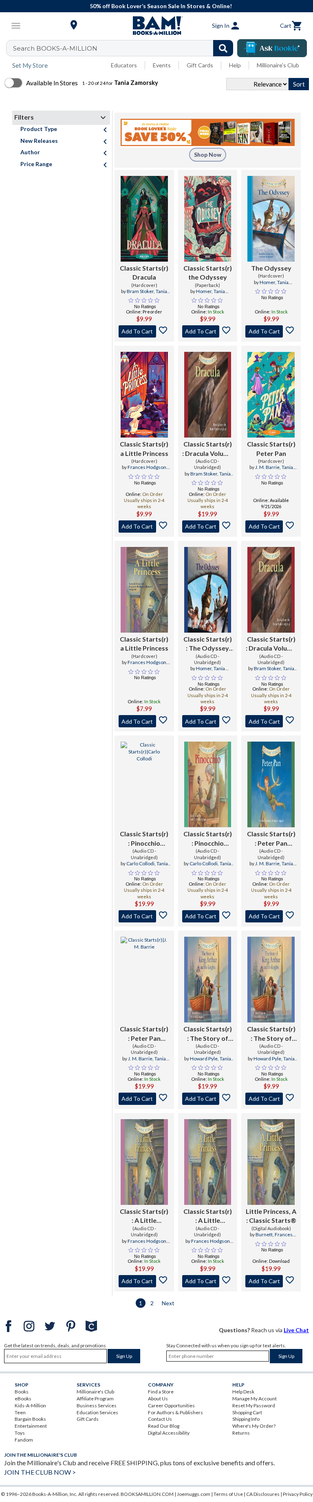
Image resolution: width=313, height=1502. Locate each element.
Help (235, 65)
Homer (204, 291)
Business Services (97, 1405)
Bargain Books (30, 1419)
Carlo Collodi (140, 863)
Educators (124, 65)
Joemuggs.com (193, 1494)
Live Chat (296, 1329)
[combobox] (125, 48)
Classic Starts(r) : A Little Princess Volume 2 (144, 1216)
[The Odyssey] (271, 219)
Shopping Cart (247, 1412)
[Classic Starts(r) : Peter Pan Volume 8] (271, 784)
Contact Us (160, 1419)
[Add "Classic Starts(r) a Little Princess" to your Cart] (144, 526)
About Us (158, 1398)
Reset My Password (253, 1405)
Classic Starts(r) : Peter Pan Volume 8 (271, 839)
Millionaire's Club (278, 65)
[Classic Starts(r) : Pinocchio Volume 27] (144, 784)
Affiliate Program (95, 1398)
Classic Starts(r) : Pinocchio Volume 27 (144, 839)
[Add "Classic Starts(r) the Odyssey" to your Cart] (208, 331)
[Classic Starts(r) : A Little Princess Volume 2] (144, 1162)
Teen (20, 1412)
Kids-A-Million (30, 1405)
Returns (241, 1433)
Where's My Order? (254, 1426)
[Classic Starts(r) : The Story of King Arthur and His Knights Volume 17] (208, 979)
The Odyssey (271, 268)
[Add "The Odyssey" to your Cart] (271, 331)
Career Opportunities (171, 1405)
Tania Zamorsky (150, 294)
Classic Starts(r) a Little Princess (144, 448)
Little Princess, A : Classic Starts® (271, 1215)
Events (162, 65)
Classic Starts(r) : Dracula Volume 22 (207, 449)
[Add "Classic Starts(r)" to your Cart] (208, 526)
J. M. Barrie (267, 467)
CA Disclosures (263, 1494)
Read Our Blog (163, 1426)
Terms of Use (228, 1494)
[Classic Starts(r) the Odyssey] (208, 219)
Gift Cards (200, 65)
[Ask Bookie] (272, 48)
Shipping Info (246, 1419)
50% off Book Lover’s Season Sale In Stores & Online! (161, 5)
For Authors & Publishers (175, 1412)
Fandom (24, 1440)
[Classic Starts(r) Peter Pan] (271, 395)
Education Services (97, 1412)
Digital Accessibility (169, 1433)
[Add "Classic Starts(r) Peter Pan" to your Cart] (271, 526)
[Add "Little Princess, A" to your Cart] (271, 1281)
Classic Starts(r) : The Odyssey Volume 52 (207, 644)
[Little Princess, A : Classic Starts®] (271, 1162)
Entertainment (31, 1426)
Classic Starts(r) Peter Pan (271, 448)
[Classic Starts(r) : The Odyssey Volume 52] (208, 590)
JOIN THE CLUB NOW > (40, 1472)
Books (22, 1392)
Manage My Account (254, 1398)
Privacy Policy (298, 1494)
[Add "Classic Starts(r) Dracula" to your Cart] (144, 331)
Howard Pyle (204, 1058)
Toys (20, 1433)
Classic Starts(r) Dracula (144, 272)
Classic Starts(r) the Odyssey (207, 272)
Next (168, 1303)
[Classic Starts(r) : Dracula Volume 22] (208, 395)
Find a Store (161, 1392)
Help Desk (243, 1392)
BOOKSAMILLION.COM (147, 1494)
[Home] (156, 25)
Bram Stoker (140, 291)
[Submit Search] (223, 48)
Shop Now (207, 154)
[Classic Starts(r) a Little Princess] (144, 395)
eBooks (23, 1398)
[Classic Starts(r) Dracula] (144, 219)
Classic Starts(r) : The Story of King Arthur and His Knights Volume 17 (207, 1034)
